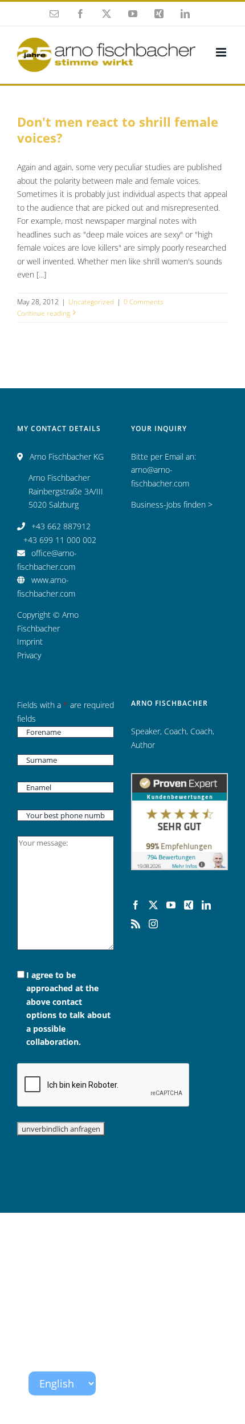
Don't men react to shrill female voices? (117, 130)
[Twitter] (153, 905)
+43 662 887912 (61, 526)
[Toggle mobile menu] (222, 52)
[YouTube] (170, 905)
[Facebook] (135, 905)
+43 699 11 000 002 (59, 539)
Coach (175, 731)
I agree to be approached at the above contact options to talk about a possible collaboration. (68, 1009)
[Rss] (135, 923)
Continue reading (43, 313)
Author (143, 744)
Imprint (30, 641)
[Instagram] (153, 923)
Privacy (29, 655)
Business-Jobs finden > (172, 504)
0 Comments (144, 302)
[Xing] (188, 905)
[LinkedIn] (206, 905)
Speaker (145, 731)
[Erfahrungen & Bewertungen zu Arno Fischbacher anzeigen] (179, 779)
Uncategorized (91, 302)
